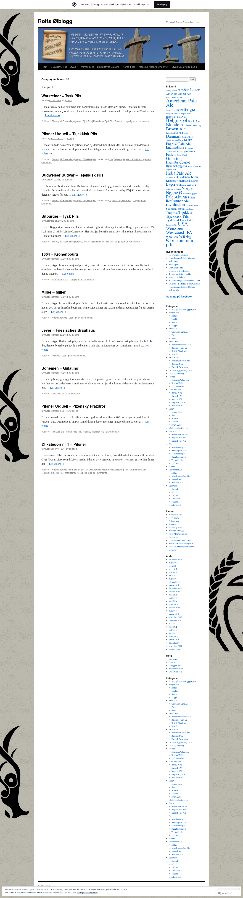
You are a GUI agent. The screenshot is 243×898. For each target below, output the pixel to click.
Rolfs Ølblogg (55, 21)
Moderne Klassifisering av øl (153, 66)
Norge (186, 188)
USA (183, 223)
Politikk (172, 466)
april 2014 (173, 601)
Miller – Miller (53, 292)
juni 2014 (173, 594)
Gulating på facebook (179, 296)
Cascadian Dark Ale (174, 133)
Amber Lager (189, 89)
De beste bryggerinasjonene (180, 370)
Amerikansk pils (59, 317)
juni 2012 (173, 626)
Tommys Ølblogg (176, 530)
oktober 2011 (174, 649)
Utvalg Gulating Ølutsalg (184, 66)
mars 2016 (173, 562)
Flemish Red (176, 479)
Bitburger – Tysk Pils (60, 216)
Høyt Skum (174, 517)
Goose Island (182, 155)
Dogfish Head (187, 137)
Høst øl (174, 488)
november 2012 (175, 617)
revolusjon (175, 204)
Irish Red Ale (171, 177)
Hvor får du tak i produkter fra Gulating (99, 66)
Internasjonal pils (60, 279)
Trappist (172, 212)
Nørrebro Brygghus (190, 193)
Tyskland (119, 121)
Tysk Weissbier (177, 386)
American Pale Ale (181, 102)
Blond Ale (173, 341)
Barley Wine (171, 110)
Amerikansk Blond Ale (181, 344)
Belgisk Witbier (178, 383)
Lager (171, 408)
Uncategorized (175, 504)
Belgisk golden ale (179, 347)
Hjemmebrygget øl (177, 166)
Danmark (173, 136)
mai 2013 (173, 610)
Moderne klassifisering (113, 469)
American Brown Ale (180, 360)
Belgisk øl (176, 120)
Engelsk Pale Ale (178, 143)
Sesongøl (194, 205)
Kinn (194, 176)
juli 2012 (172, 623)
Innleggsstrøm (175, 665)
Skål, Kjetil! (174, 264)
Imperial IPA (171, 169)
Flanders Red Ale (172, 151)
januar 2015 (174, 585)
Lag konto (173, 658)
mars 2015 (173, 578)
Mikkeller (177, 189)
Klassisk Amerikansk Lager (182, 181)
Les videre (52, 115)
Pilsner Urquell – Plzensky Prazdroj (73, 406)
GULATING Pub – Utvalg (63, 66)
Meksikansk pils (93, 469)
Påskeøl (174, 495)
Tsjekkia (118, 159)
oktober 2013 (174, 607)
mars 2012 (173, 636)
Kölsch (174, 354)
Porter (191, 197)
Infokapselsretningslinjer (87, 892)
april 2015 (173, 575)
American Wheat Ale (180, 379)
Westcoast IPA (179, 232)
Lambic (183, 185)
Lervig (191, 184)
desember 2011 (175, 642)
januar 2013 (174, 613)
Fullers (171, 154)
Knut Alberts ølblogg (178, 533)
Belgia (189, 109)
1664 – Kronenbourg (59, 254)
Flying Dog (184, 151)
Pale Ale (173, 197)
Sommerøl (175, 498)
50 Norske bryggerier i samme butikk (184, 280)
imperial (198, 166)
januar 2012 (174, 639)
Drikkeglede (174, 520)
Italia (187, 177)
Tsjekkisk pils (89, 159)
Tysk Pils (87, 121)
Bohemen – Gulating (59, 368)
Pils (111, 159)
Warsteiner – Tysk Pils (61, 95)
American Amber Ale (178, 94)
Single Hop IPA (178, 402)
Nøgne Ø (174, 192)
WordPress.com (175, 671)
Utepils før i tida (176, 267)
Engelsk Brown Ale (179, 367)
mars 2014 (173, 604)
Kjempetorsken (175, 514)
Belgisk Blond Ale (173, 113)
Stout (181, 209)
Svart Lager (189, 209)
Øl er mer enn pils (179, 242)
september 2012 (175, 620)
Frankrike (193, 151)
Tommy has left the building (180, 274)
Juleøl (173, 492)
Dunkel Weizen (172, 140)
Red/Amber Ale (177, 200)
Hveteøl (191, 166)
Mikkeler (169, 189)
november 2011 (175, 646)
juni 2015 (173, 569)
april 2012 (173, 633)
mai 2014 (173, 597)
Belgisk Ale (174, 312)
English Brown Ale (185, 148)
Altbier (174, 90)
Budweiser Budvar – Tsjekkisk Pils (72, 175)
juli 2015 (172, 565)
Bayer (179, 110)
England (172, 147)
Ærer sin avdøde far (177, 277)
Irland (180, 177)
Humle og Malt (175, 527)
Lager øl (173, 184)
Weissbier (175, 228)
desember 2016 (175, 559)
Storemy (172, 524)
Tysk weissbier (171, 225)
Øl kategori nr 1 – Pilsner (63, 444)
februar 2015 (174, 581)
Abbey (168, 90)
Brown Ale (176, 129)
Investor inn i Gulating (178, 254)
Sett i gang (162, 4)
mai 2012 (173, 629)
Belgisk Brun (186, 113)
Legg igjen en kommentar (137, 121)
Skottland (171, 209)
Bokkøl (189, 125)
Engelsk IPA (185, 140)
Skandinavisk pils (138, 469)
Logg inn (172, 662)
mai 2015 (173, 572)
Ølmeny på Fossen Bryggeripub (67, 121)
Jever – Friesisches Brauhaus (68, 330)
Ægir (190, 236)
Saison (188, 205)
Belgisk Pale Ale (178, 437)
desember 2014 (175, 588)
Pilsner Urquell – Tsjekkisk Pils (69, 133)
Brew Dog (197, 125)
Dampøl (185, 133)
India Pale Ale (178, 173)
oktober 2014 (174, 591)
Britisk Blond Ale (178, 351)
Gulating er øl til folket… (179, 270)
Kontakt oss (129, 66)
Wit (182, 236)
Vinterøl (174, 501)
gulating (68, 100)
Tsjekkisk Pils (129, 159)
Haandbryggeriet (178, 162)
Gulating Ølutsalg (176, 373)
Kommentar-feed (176, 668)
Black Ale (194, 121)
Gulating (174, 158)
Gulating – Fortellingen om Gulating (184, 283)
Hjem (44, 66)
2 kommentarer (73, 393)
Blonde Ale (176, 124)
